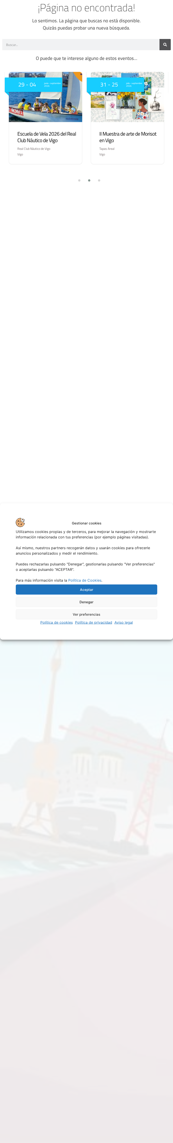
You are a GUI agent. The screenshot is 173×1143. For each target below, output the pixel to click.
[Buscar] (165, 44)
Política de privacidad (93, 622)
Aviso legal (123, 622)
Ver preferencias (86, 614)
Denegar (86, 602)
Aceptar (86, 589)
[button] (76, 180)
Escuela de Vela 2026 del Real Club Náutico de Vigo (46, 137)
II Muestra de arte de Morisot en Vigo (127, 137)
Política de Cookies (84, 580)
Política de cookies (56, 622)
